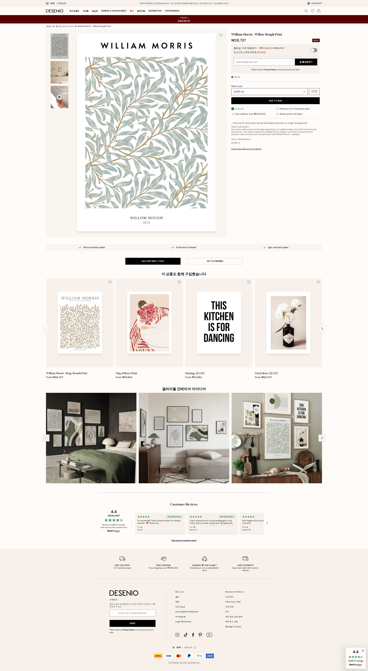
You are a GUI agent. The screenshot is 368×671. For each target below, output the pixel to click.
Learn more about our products (246, 149)
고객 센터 (229, 597)
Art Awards (180, 616)
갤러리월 (141, 11)
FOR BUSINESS (172, 11)
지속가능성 (180, 607)
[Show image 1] (59, 46)
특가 (132, 11)
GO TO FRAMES (215, 261)
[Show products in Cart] (319, 10)
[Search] (306, 11)
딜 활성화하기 (306, 62)
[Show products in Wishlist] (312, 10)
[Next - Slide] (322, 328)
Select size (236, 86)
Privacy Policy (270, 69)
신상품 (86, 11)
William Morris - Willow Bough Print (94, 26)
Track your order (233, 602)
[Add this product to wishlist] (220, 35)
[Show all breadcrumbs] (49, 26)
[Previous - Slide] (46, 328)
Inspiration (154, 11)
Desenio (192, 663)
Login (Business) (183, 621)
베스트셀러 (74, 11)
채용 (177, 602)
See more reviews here (184, 540)
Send (132, 623)
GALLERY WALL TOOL (153, 261)
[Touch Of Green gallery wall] (91, 438)
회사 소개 (179, 592)
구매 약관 (229, 607)
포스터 (95, 11)
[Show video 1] (59, 97)
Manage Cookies (233, 626)
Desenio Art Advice (234, 592)
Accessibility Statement (186, 611)
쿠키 (227, 611)
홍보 (177, 597)
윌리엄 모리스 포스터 (65, 26)
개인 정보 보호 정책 (233, 616)
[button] (314, 91)
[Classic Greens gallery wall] (277, 438)
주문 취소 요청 (231, 621)
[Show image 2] (59, 72)
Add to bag (275, 100)
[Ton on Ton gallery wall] (184, 438)
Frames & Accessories (113, 11)
